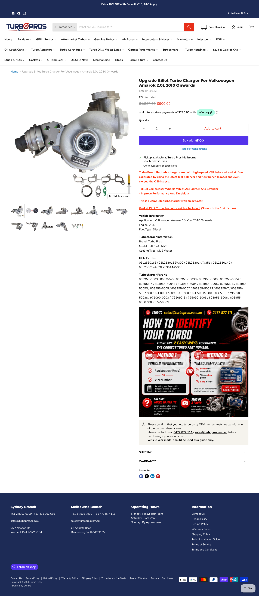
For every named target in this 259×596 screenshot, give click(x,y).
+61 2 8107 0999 (21, 514)
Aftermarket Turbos (74, 39)
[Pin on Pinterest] (158, 476)
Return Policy (199, 519)
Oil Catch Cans (14, 50)
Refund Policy (200, 524)
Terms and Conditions (204, 549)
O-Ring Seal (55, 60)
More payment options (193, 148)
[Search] (189, 27)
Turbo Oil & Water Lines (105, 50)
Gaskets (35, 60)
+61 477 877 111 (104, 514)
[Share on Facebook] (141, 476)
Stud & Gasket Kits (226, 50)
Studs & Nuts (13, 60)
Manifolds (184, 39)
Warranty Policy (201, 529)
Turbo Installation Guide (206, 539)
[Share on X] (147, 476)
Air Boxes (128, 39)
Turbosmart (170, 50)
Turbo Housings (195, 50)
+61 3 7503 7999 (81, 514)
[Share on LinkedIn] (152, 476)
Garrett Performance (142, 50)
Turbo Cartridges (71, 50)
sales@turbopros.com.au (25, 521)
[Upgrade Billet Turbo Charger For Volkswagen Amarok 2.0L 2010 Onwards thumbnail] (17, 211)
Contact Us (160, 60)
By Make (23, 39)
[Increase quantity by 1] (169, 128)
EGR (219, 39)
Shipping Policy (201, 534)
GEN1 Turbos (45, 39)
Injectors (203, 39)
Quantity (144, 120)
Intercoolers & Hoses (156, 39)
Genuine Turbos (104, 39)
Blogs (119, 60)
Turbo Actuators (42, 50)
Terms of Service (201, 544)
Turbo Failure (137, 60)
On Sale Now (79, 60)
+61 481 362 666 (44, 514)
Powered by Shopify (21, 585)
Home (8, 39)
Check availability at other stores (160, 166)
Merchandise (101, 60)
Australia (236, 13)
